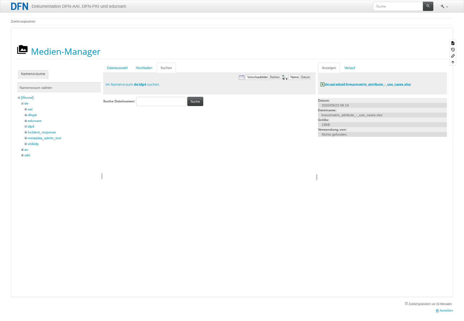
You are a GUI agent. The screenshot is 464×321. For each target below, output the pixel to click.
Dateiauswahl (117, 68)
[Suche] (428, 6)
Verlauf (349, 68)
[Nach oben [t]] (453, 62)
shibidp (33, 144)
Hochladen (144, 68)
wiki (27, 155)
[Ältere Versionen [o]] (453, 49)
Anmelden (446, 310)
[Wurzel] (27, 97)
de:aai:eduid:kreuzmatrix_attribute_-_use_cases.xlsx (368, 84)
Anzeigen (329, 68)
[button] (444, 6)
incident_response (42, 132)
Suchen (166, 68)
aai (30, 109)
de (26, 103)
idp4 (31, 126)
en (26, 150)
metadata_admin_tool (44, 138)
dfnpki (32, 115)
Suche (195, 101)
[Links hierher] (453, 56)
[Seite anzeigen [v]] (453, 43)
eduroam (35, 121)
